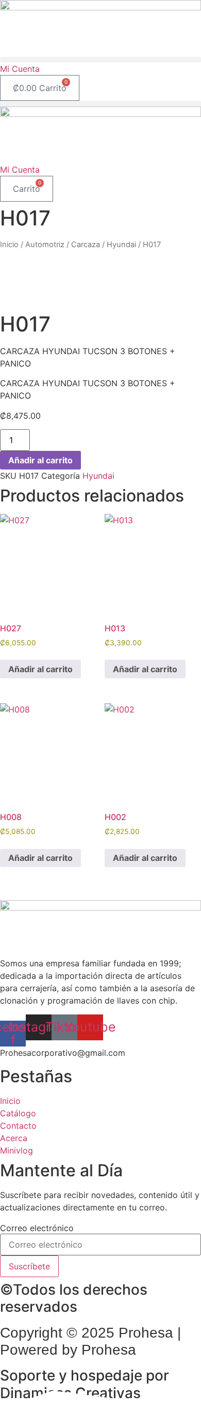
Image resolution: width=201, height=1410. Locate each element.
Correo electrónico (37, 1228)
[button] (100, 60)
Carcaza (85, 244)
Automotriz (44, 244)
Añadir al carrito (40, 460)
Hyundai (121, 244)
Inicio (9, 244)
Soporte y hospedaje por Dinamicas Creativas (84, 1384)
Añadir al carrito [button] (40, 669)
